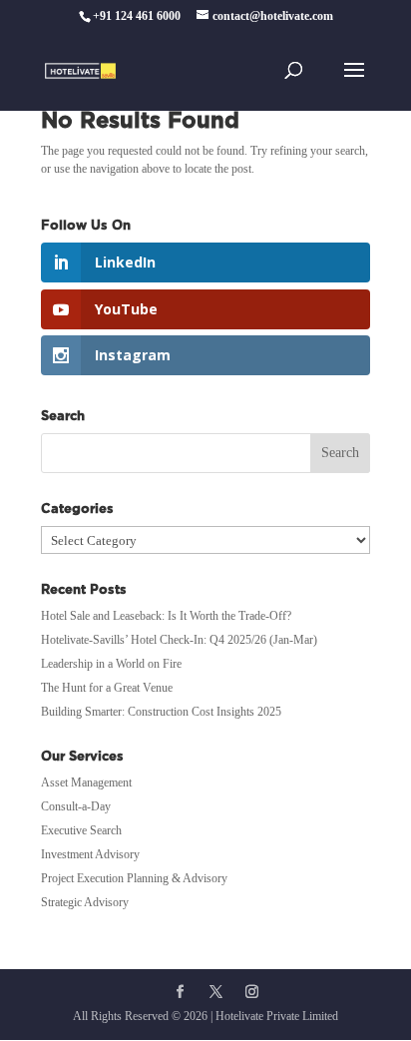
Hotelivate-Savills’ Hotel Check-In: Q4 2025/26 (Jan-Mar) (179, 640)
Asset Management (86, 782)
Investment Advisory (90, 854)
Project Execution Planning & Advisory (134, 878)
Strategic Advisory (85, 902)
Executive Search (81, 830)
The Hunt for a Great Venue (107, 688)
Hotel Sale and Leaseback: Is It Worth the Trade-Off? (166, 616)
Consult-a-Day (76, 806)
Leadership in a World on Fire (111, 664)
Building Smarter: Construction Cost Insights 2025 (161, 712)
